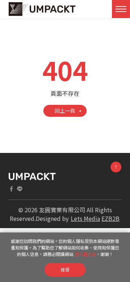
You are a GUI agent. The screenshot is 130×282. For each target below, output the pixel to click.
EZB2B (110, 218)
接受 (65, 269)
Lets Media (85, 218)
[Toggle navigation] (121, 9)
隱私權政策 (85, 254)
